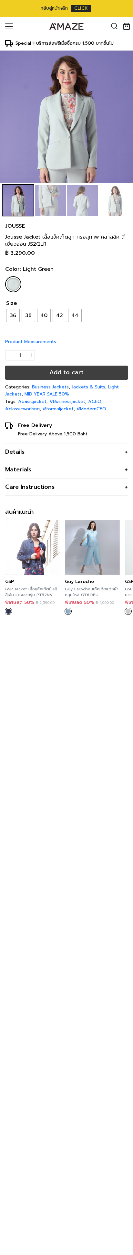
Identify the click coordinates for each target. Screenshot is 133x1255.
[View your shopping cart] (128, 26)
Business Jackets (50, 387)
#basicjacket (32, 401)
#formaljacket (58, 408)
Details (15, 451)
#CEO (94, 401)
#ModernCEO (91, 408)
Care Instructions (30, 486)
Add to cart (66, 372)
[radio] (12, 315)
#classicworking (22, 408)
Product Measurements (30, 341)
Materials (18, 469)
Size (11, 303)
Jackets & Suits (88, 387)
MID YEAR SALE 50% (47, 394)
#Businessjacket (67, 401)
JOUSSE (15, 226)
